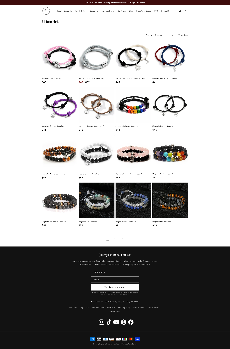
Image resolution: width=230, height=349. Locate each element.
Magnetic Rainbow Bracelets (127, 126)
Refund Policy (153, 308)
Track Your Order (98, 308)
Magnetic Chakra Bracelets (163, 174)
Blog (81, 308)
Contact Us (111, 308)
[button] (180, 11)
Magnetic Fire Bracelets (161, 222)
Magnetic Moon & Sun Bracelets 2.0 (130, 78)
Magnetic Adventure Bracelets (54, 222)
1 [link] (107, 238)
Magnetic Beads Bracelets (89, 174)
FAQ (87, 308)
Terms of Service (139, 308)
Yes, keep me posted (114, 287)
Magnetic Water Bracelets (126, 222)
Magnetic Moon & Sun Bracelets (91, 78)
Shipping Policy (124, 308)
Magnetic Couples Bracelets (53, 126)
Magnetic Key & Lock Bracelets (164, 78)
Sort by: (149, 35)
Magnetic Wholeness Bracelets (54, 174)
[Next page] (122, 239)
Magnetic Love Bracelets (51, 78)
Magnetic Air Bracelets (88, 222)
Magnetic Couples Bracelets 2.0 (91, 126)
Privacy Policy (115, 311)
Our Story (73, 308)
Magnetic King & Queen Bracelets (129, 174)
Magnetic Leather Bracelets (163, 126)
